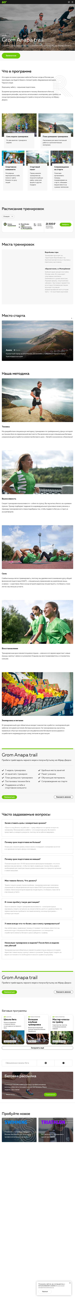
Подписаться (50, 1094)
